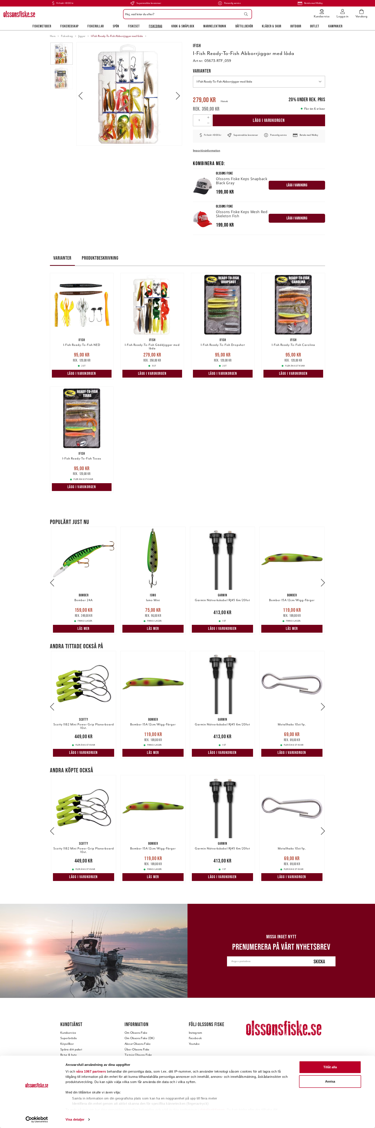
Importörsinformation (206, 150)
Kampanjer (335, 26)
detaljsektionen (212, 1109)
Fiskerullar (95, 26)
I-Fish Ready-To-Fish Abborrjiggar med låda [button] (224, 81)
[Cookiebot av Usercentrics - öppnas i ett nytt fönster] (37, 1119)
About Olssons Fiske (138, 1044)
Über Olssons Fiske (137, 1049)
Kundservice (68, 1033)
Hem (53, 36)
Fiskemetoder (42, 26)
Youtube (194, 1044)
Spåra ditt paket (71, 1049)
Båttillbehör (244, 26)
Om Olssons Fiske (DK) (140, 1038)
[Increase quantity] (208, 117)
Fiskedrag (155, 26)
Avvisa (330, 1081)
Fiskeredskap (69, 26)
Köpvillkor (67, 1044)
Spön (116, 26)
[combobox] (186, 14)
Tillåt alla (330, 1067)
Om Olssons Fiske (136, 1033)
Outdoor (295, 26)
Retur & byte (68, 1055)
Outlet (314, 26)
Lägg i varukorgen (269, 120)
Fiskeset (134, 26)
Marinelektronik (214, 26)
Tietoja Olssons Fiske (138, 1055)
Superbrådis (68, 1038)
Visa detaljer (75, 1119)
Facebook (195, 1038)
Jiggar (82, 36)
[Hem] (19, 14)
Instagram (195, 1033)
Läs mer (83, 628)
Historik (224, 101)
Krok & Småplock (182, 26)
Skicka (319, 961)
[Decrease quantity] (208, 123)
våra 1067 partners (91, 1071)
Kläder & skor (271, 26)
